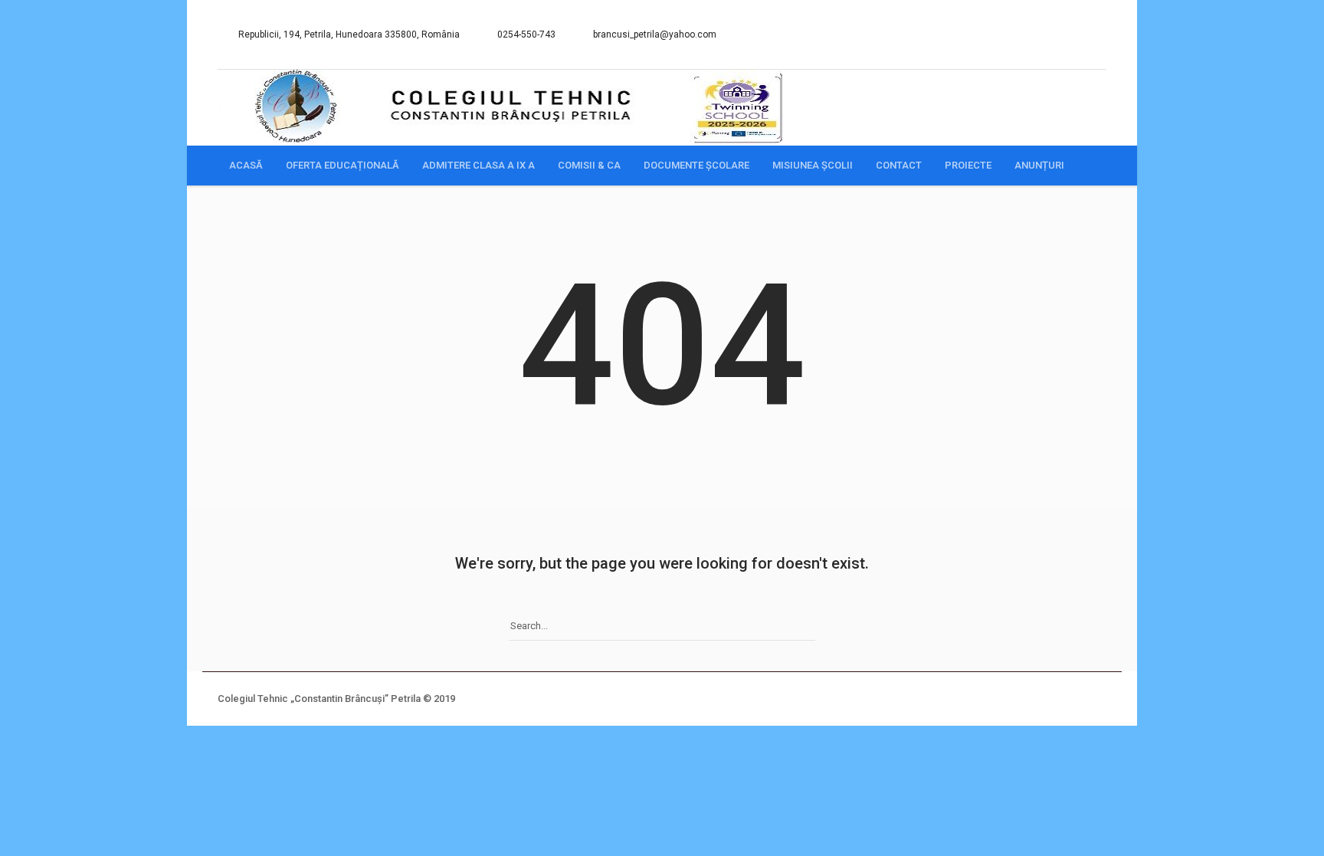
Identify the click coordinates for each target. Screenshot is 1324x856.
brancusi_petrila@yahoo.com (654, 34)
